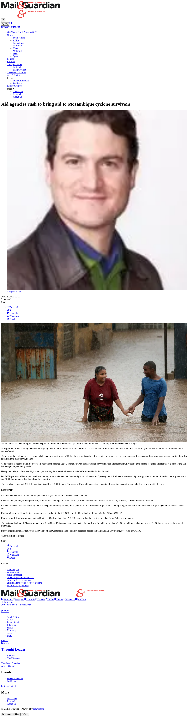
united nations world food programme (24, 583)
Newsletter (12, 698)
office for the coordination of (20, 577)
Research (11, 701)
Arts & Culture (8, 666)
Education (11, 625)
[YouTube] (19, 27)
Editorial (11, 655)
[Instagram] (5, 27)
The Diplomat (13, 658)
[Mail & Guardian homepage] (94, 10)
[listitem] (7, 599)
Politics (4, 640)
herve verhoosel (14, 575)
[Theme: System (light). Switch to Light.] (5, 24)
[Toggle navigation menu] (3, 20)
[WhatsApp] (16, 27)
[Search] (10, 24)
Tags (3, 602)
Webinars (11, 681)
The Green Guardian (10, 663)
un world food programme (19, 580)
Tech (9, 633)
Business (5, 643)
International (13, 622)
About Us (11, 704)
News (5, 611)
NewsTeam (38, 709)
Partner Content (8, 686)
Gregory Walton (14, 291)
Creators (9, 602)
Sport (9, 635)
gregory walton (14, 572)
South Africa (13, 617)
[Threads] (9, 27)
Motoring (11, 630)
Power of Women (15, 678)
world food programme (17, 585)
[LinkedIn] (7, 27)
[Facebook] (2, 27)
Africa (10, 619)
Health (10, 627)
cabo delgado (13, 569)
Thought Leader (13, 649)
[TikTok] (12, 27)
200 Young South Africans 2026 (16, 604)
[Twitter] (14, 27)
